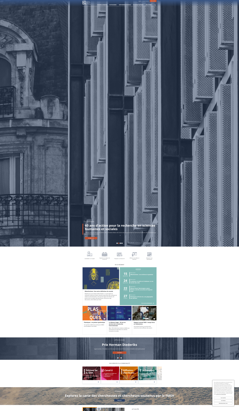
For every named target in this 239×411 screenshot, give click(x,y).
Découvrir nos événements (149, 255)
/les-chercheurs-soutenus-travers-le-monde (119, 400)
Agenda (140, 1)
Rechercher (155, 5)
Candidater (119, 352)
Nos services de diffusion (138, 4)
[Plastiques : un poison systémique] (95, 320)
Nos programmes (113, 4)
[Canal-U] (110, 375)
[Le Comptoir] (147, 375)
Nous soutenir (149, 4)
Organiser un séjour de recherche (104, 255)
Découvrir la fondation (102, 4)
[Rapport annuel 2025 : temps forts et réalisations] (144, 320)
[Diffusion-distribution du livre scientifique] (129, 375)
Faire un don (153, 1)
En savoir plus (91, 238)
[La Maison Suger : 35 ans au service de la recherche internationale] (119, 320)
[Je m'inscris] (101, 286)
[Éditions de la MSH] (91, 375)
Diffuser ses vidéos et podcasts (134, 255)
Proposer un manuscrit (119, 255)
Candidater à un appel (89, 255)
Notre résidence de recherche (125, 4)
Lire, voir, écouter (145, 1)
